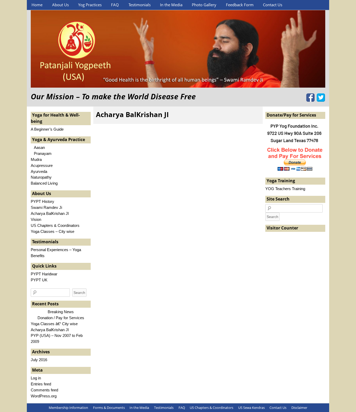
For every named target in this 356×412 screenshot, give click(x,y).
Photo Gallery (204, 4)
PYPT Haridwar (44, 274)
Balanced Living (44, 183)
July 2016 (39, 360)
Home (37, 4)
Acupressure (42, 165)
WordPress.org (44, 396)
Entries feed (41, 384)
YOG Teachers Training (285, 188)
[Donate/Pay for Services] (295, 170)
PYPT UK (39, 280)
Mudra (36, 159)
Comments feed (44, 390)
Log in (36, 378)
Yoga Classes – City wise (52, 231)
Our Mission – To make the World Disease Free (113, 96)
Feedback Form (240, 4)
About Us (60, 4)
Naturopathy (41, 177)
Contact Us (272, 4)
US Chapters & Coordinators (55, 225)
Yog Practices (90, 4)
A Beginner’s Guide (47, 129)
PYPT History (42, 201)
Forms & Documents (109, 407)
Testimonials (139, 4)
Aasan (38, 147)
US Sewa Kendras (251, 407)
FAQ (115, 4)
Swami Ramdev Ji (46, 207)
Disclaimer (299, 407)
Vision (36, 219)
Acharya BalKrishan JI (132, 114)
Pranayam (41, 153)
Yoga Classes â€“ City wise (54, 324)
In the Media (171, 4)
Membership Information (68, 407)
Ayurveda (39, 171)
